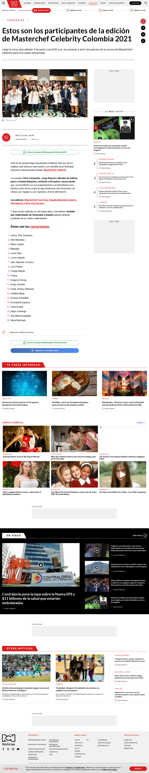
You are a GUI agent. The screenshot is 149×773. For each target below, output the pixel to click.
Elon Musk (103, 202)
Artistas (105, 398)
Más (137, 535)
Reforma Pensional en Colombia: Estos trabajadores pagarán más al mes (113, 163)
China (117, 689)
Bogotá (97, 142)
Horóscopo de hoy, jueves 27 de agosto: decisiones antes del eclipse (20, 403)
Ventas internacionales (58, 749)
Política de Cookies (109, 770)
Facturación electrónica (54, 741)
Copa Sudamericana (107, 188)
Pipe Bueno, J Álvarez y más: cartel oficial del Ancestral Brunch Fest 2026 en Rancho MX (123, 403)
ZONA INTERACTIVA (130, 743)
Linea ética (53, 752)
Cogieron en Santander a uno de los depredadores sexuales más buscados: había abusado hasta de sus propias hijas (128, 548)
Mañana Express (43, 10)
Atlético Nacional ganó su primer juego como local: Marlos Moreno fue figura (25, 689)
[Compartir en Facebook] (143, 28)
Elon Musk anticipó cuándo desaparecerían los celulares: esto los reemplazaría (116, 206)
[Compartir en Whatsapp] (143, 41)
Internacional (39, 3)
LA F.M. (77, 748)
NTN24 (77, 740)
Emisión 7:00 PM (107, 10)
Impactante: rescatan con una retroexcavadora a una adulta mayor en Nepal (130, 694)
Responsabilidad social (37, 740)
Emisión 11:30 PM (139, 10)
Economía (82, 3)
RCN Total (79, 743)
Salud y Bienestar (68, 3)
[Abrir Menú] (3, 3)
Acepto (138, 769)
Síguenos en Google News (46, 350)
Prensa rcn (32, 755)
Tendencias (93, 3)
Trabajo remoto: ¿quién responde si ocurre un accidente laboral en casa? (130, 660)
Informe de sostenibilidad (54, 745)
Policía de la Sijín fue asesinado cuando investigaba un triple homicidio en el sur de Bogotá (112, 147)
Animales (59, 684)
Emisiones (9, 10)
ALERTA (77, 751)
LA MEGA (78, 757)
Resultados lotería (122, 672)
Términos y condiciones (75, 767)
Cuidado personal (122, 655)
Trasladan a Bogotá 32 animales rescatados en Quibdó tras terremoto (77, 689)
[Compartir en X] (143, 34)
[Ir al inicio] (14, 4)
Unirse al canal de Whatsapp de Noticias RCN (46, 152)
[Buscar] (146, 3)
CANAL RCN (135, 3)
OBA (50, 755)
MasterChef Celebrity (55, 170)
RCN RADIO (78, 745)
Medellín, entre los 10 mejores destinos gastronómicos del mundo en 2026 (70, 403)
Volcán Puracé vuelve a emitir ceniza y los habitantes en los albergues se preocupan (129, 565)
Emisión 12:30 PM (75, 10)
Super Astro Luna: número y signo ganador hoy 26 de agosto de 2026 (129, 676)
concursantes (39, 227)
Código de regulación (36, 749)
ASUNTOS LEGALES (104, 743)
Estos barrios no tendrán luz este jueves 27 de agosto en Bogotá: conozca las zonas (116, 178)
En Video (14, 535)
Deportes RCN (53, 3)
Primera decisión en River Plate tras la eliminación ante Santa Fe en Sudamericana (115, 192)
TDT (87, 740)
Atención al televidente (37, 744)
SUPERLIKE (127, 745)
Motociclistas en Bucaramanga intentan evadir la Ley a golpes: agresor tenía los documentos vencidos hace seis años (128, 582)
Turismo (55, 398)
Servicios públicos (106, 173)
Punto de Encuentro (116, 3)
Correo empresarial (36, 752)
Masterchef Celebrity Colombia (22, 332)
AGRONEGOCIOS (103, 745)
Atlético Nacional (9, 684)
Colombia (27, 3)
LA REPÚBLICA (102, 740)
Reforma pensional (106, 159)
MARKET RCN (128, 748)
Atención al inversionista (33, 758)
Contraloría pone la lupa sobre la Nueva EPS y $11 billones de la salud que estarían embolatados (38, 598)
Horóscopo (6, 398)
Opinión (103, 3)
